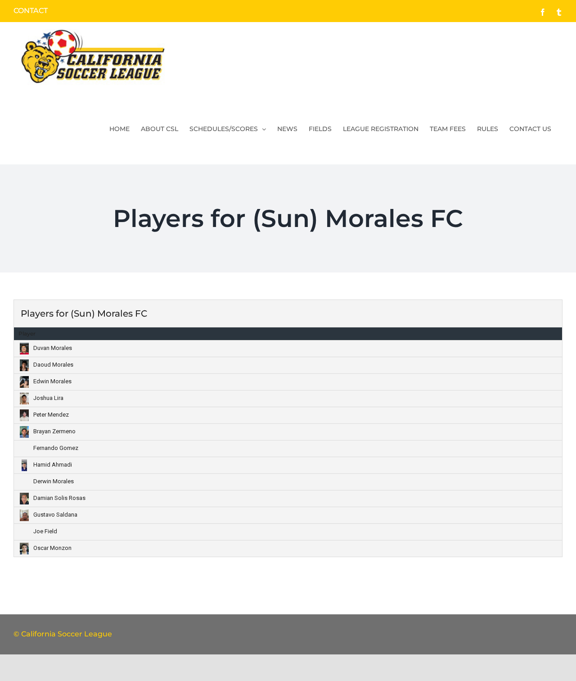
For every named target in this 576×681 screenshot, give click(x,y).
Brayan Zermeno (54, 431)
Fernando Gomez (55, 448)
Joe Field (45, 531)
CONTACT (31, 10)
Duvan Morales (52, 348)
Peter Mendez (51, 414)
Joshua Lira (48, 398)
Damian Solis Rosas (59, 498)
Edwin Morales (52, 381)
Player (27, 333)
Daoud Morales (53, 364)
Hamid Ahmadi (52, 464)
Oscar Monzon (52, 548)
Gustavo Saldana (55, 514)
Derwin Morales (53, 481)
